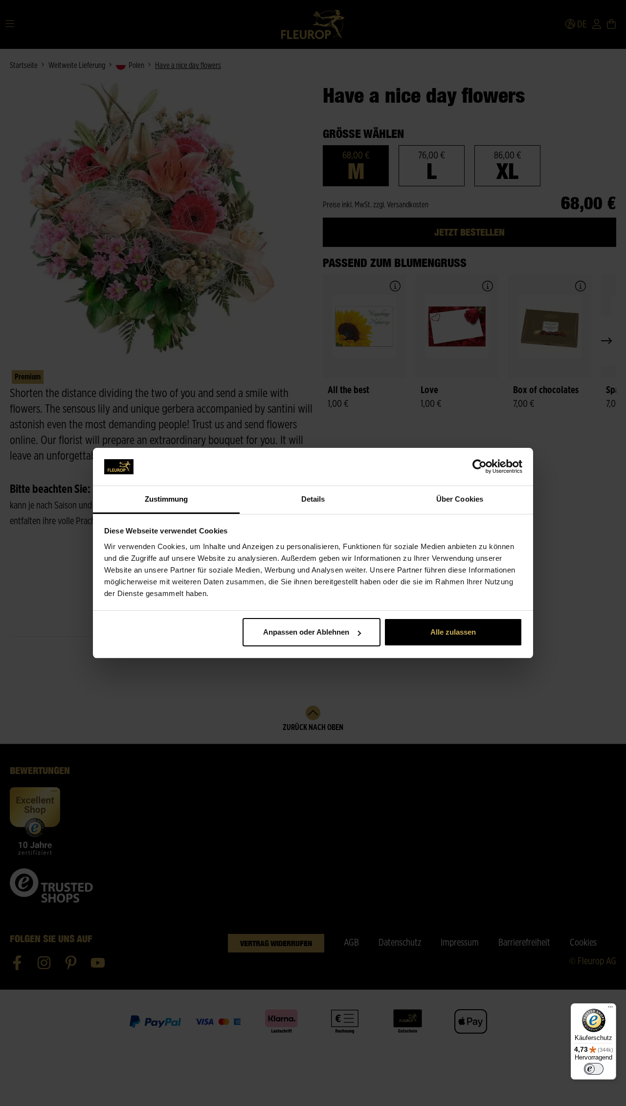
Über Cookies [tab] (459, 499)
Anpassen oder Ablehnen (306, 632)
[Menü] (610, 1009)
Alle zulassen (453, 632)
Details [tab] (313, 499)
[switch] (594, 1069)
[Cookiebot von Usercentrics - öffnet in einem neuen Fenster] (479, 467)
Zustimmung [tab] (166, 499)
